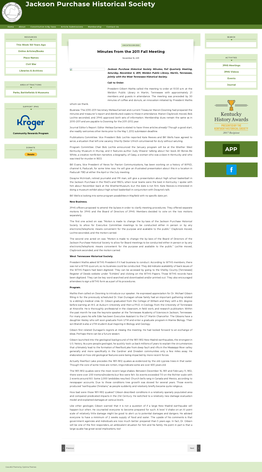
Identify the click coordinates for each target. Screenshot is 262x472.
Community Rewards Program (31, 133)
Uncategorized (131, 45)
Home (11, 27)
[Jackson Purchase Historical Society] (13, 13)
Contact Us (112, 27)
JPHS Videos (231, 72)
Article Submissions (72, 27)
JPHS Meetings (231, 65)
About (22, 27)
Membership (95, 27)
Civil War (31, 64)
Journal (231, 85)
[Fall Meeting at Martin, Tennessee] (194, 448)
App (231, 149)
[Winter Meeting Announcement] (68, 448)
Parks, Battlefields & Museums (31, 92)
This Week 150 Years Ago (31, 45)
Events (231, 78)
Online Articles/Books (31, 51)
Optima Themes (29, 467)
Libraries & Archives (31, 70)
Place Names (31, 57)
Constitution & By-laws (43, 27)
